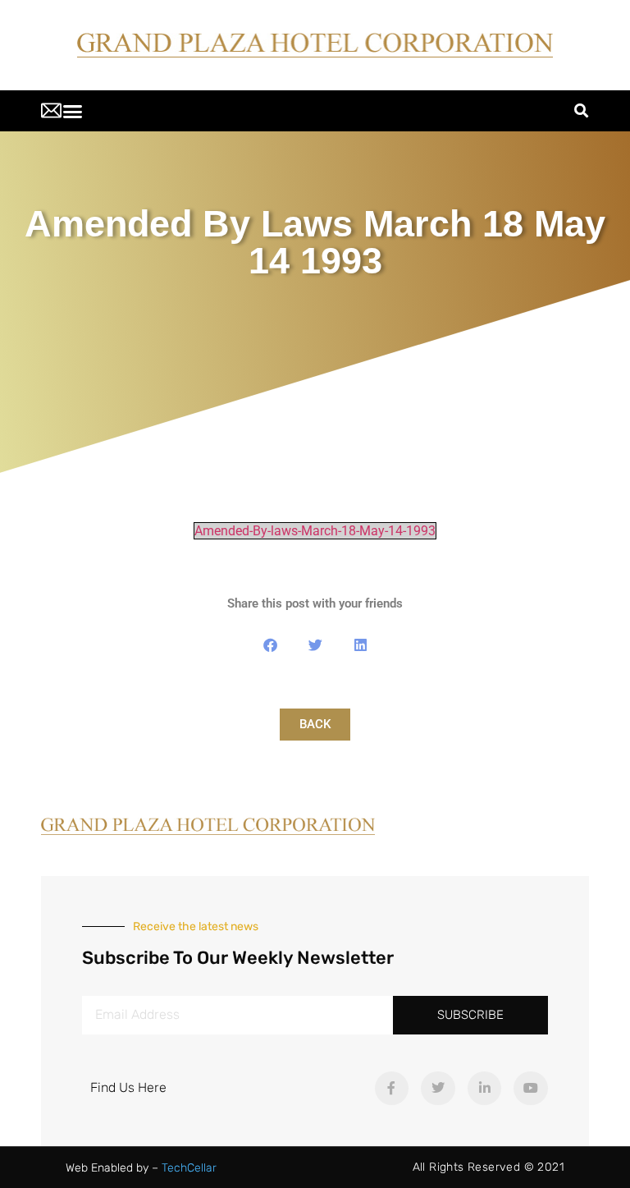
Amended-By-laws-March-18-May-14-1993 (315, 531)
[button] (73, 110)
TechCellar (189, 1168)
